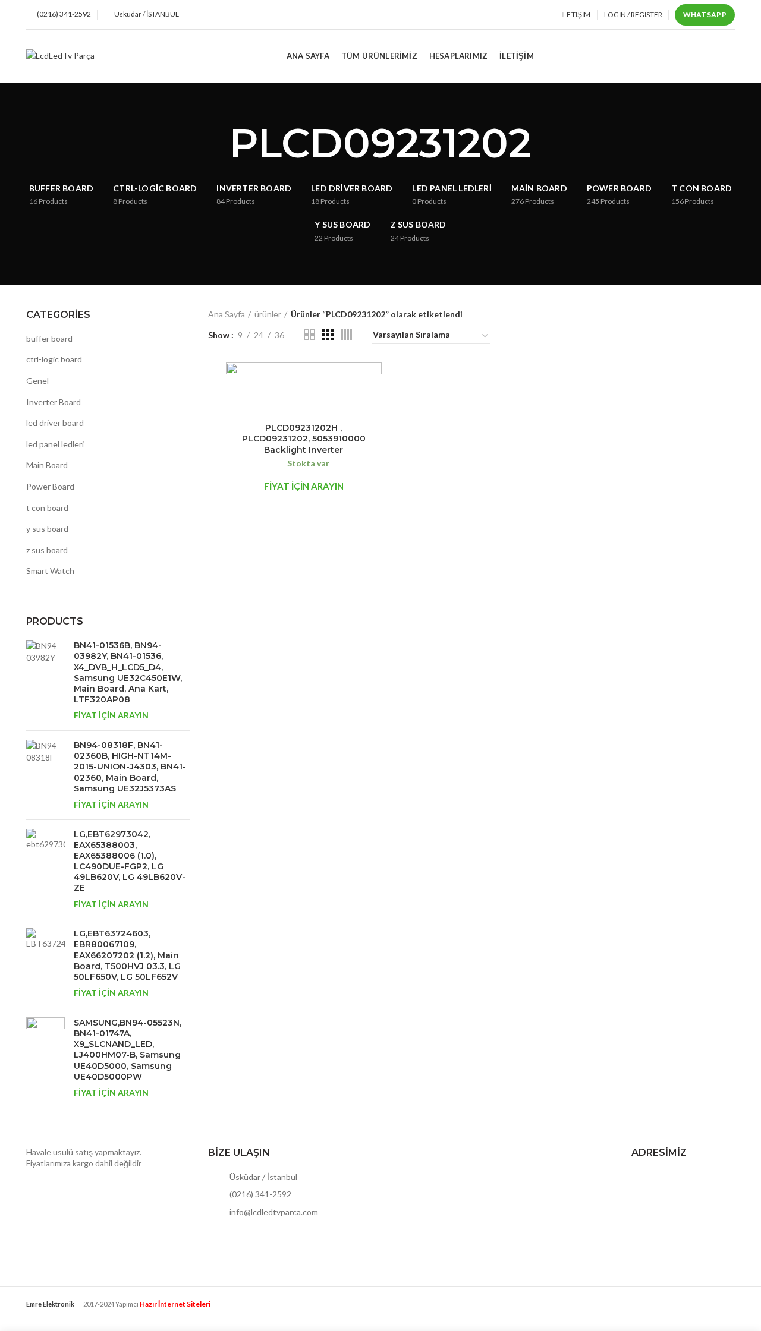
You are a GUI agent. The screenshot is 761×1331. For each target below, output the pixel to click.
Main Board (47, 465)
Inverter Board (53, 402)
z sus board (47, 550)
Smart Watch (50, 571)
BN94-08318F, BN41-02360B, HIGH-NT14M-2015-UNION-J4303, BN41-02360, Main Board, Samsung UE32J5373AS (130, 767)
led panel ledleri (55, 444)
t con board (47, 508)
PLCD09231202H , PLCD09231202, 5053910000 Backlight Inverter (304, 438)
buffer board (49, 338)
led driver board (55, 423)
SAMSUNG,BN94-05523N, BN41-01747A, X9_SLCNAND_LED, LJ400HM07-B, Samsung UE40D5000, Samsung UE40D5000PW (127, 1049)
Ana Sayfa (226, 314)
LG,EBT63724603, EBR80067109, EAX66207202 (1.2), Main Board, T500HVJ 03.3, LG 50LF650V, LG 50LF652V (127, 955)
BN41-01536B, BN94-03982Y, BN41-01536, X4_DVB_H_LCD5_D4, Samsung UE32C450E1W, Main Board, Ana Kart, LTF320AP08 (128, 672)
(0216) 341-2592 (259, 1194)
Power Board (50, 486)
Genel (37, 381)
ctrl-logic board (54, 359)
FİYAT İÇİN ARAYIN (111, 715)
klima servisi (48, 1313)
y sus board (47, 528)
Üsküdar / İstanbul (262, 1177)
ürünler (267, 314)
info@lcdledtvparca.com (273, 1212)
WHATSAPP (705, 14)
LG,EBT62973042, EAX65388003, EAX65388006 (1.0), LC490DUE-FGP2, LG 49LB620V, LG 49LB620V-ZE (129, 861)
